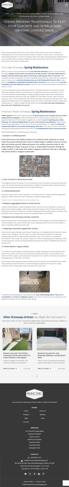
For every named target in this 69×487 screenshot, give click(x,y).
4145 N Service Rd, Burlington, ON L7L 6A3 (34, 466)
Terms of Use (40, 482)
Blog (13, 14)
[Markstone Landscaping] (7, 5)
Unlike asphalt (6, 116)
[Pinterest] (43, 473)
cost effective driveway (39, 71)
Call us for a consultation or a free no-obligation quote (32, 296)
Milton (40, 402)
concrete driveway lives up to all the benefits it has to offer (38, 80)
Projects (26, 414)
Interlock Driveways (34, 439)
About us (42, 411)
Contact (26, 422)
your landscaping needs (45, 295)
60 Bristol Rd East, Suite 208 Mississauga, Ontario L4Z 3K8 (34, 463)
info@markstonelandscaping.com (36, 460)
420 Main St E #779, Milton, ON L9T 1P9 (34, 469)
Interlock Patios (34, 442)
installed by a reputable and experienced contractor (26, 82)
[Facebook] (30, 473)
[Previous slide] (32, 376)
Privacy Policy (28, 482)
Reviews (42, 414)
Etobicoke (20, 402)
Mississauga (27, 402)
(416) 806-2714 (35, 457)
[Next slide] (37, 376)
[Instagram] (34, 473)
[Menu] (66, 5)
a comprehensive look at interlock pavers (51, 129)
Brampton (35, 402)
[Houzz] (39, 473)
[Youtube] (25, 473)
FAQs (42, 418)
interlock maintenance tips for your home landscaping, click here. (32, 125)
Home (8, 14)
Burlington (54, 402)
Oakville (45, 402)
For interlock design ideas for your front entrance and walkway (32, 122)
